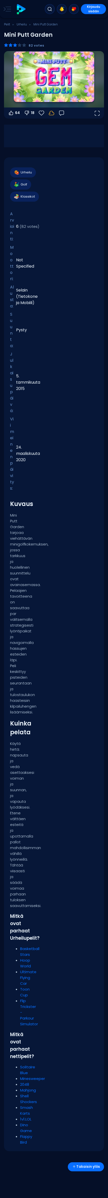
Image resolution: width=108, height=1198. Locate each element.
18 (32, 112)
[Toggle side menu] (6, 9)
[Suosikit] (74, 9)
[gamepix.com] (21, 9)
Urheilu (22, 24)
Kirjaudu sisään (93, 9)
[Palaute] (62, 113)
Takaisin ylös (88, 1166)
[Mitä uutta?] (62, 9)
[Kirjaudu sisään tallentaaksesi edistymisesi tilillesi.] (51, 113)
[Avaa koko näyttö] (97, 113)
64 (17, 112)
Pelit (7, 24)
